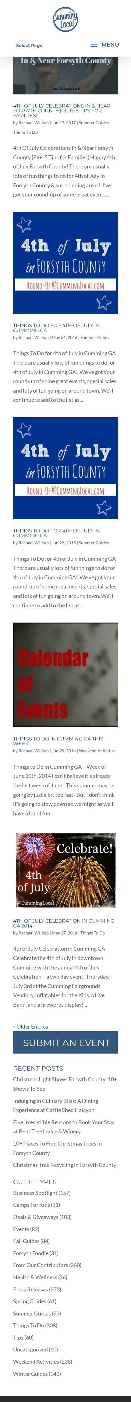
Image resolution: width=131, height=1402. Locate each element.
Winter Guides (30, 1373)
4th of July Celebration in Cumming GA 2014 (63, 923)
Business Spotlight (35, 1192)
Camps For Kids (31, 1204)
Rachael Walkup (34, 122)
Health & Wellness (35, 1277)
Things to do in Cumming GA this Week (58, 741)
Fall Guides (26, 1241)
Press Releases (30, 1289)
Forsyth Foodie (30, 1253)
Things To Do (25, 132)
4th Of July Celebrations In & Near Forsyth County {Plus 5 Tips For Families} (62, 110)
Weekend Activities (97, 750)
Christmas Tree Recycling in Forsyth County (64, 1164)
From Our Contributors (40, 1265)
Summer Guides (94, 122)
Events (21, 1229)
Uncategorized (30, 1349)
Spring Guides (29, 1301)
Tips (18, 1337)
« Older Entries (30, 1026)
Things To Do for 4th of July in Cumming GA (56, 328)
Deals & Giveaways (35, 1216)
